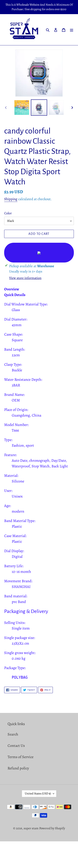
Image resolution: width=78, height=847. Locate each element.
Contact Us (16, 745)
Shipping (10, 199)
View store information (25, 278)
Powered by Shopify (52, 828)
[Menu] (72, 29)
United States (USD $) (38, 793)
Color (8, 213)
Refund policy (18, 768)
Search (13, 734)
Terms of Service (21, 756)
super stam (31, 828)
